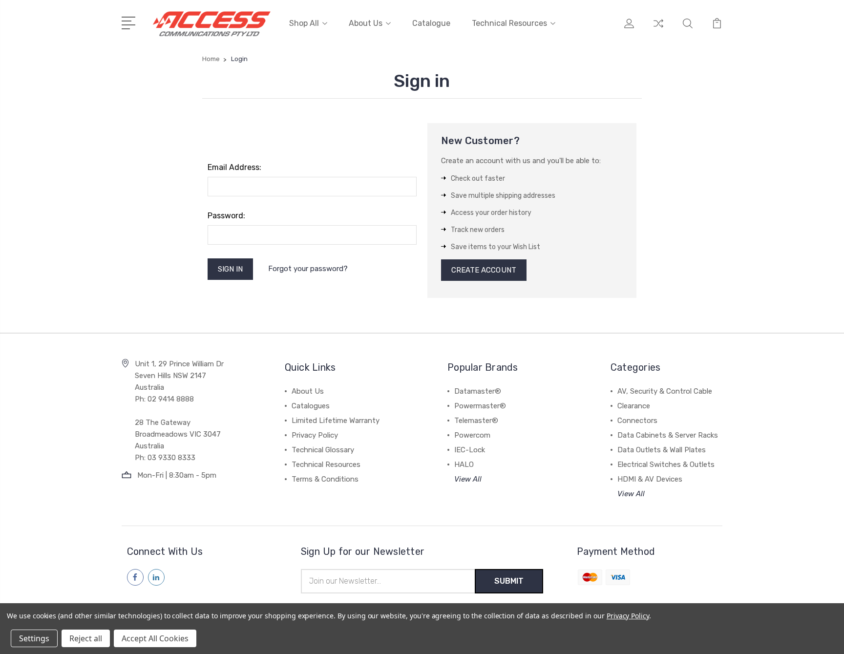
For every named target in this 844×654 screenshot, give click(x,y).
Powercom (472, 435)
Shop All (304, 23)
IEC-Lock (469, 449)
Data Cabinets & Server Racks (667, 435)
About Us (365, 23)
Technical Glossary (323, 449)
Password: (226, 215)
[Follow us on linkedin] (156, 577)
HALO (464, 464)
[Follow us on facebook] (135, 577)
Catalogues (311, 405)
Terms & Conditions (325, 479)
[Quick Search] (687, 29)
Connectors (637, 420)
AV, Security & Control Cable (664, 391)
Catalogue (431, 23)
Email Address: (234, 167)
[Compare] (658, 29)
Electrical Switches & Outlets (666, 464)
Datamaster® (477, 391)
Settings (34, 638)
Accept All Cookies (155, 638)
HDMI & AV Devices (649, 479)
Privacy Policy (315, 435)
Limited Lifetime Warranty (336, 420)
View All (468, 479)
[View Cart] (717, 29)
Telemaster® (476, 420)
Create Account (483, 270)
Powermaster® (480, 405)
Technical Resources (509, 23)
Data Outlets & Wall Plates (661, 449)
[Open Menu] (130, 22)
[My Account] (629, 29)
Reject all (85, 638)
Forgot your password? (308, 268)
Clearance (633, 405)
